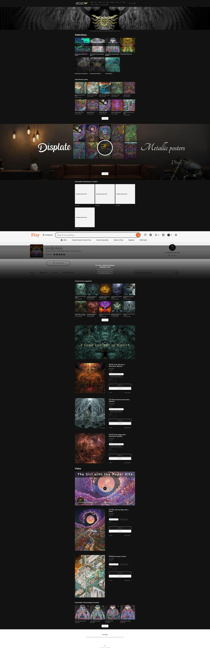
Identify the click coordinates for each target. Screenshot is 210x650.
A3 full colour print (123, 519)
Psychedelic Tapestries (126, 54)
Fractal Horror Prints (95, 73)
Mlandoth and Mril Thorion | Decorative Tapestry (116, 314)
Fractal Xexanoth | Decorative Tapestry (104, 314)
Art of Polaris (103, 647)
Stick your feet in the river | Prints (128, 113)
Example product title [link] (81, 194)
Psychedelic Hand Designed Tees (97, 54)
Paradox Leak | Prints (103, 112)
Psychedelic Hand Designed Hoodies (112, 54)
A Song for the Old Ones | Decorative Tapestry (92, 297)
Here (105, 173)
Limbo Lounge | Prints (79, 112)
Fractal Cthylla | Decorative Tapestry (116, 297)
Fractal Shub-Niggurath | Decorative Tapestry (92, 314)
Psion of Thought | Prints (116, 112)
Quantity (110, 379)
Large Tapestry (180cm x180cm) (116, 376)
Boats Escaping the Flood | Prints (80, 95)
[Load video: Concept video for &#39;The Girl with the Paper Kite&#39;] (105, 488)
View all (105, 118)
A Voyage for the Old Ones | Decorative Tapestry (104, 297)
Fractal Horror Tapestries (81, 73)
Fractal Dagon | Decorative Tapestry (128, 297)
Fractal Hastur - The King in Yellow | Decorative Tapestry (80, 314)
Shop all (105, 23)
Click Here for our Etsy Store (105, 272)
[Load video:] (105, 342)
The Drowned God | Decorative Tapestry (129, 314)
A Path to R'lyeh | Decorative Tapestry (80, 297)
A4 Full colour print (113, 519)
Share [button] (111, 392)
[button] (130, 3)
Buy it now (120, 388)
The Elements (108, 73)
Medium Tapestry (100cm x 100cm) (116, 374)
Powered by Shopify (107, 647)
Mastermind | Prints (90, 112)
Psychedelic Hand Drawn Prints (81, 54)
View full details (127, 392)
